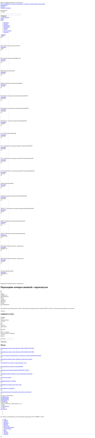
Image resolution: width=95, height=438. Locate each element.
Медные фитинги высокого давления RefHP (12, 366)
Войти (2, 18)
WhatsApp (6, 397)
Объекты (6, 28)
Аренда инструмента (6, 377)
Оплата (5, 431)
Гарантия (6, 434)
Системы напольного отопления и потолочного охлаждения (16, 392)
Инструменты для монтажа (7, 388)
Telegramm (6, 398)
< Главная (3, 34)
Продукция (6, 25)
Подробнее (3, 47)
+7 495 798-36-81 (5, 17)
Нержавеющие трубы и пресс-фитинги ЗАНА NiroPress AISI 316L (17, 348)
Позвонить (6, 399)
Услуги (5, 29)
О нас (5, 419)
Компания (6, 22)
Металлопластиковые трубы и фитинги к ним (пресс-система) (16, 359)
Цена (5, 430)
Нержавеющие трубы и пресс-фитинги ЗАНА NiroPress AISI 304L (17, 351)
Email (5, 401)
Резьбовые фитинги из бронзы (8, 381)
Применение (7, 26)
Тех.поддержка (7, 428)
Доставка (6, 432)
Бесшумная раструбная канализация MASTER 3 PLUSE (15, 370)
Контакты (6, 32)
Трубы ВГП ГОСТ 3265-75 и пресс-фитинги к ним (13, 362)
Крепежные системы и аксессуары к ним (11, 384)
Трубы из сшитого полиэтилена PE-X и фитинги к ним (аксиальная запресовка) (21, 355)
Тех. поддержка (7, 30)
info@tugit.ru (4, 409)
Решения (6, 424)
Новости (6, 24)
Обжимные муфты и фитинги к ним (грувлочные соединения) (16, 373)
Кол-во (2, 338)
